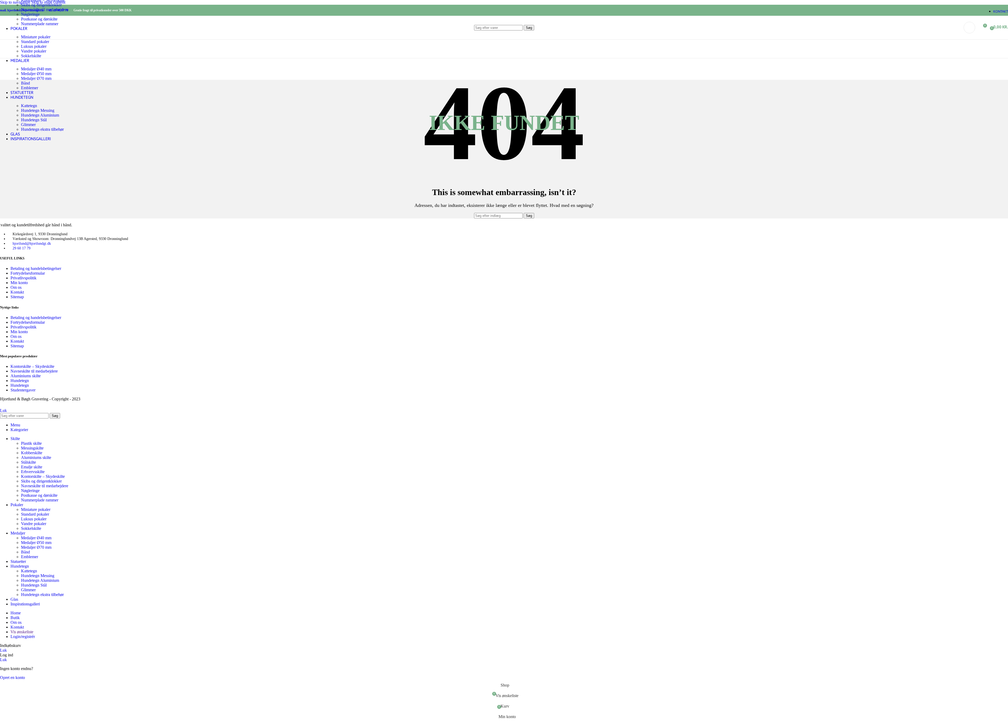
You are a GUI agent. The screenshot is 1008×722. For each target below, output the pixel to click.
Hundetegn (19, 380)
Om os (16, 287)
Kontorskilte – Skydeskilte (32, 366)
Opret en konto (12, 677)
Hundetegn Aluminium (40, 115)
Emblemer (29, 88)
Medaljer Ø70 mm (36, 78)
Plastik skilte (31, 443)
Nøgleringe (30, 14)
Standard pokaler (35, 514)
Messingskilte (32, 448)
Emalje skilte (31, 467)
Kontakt (17, 292)
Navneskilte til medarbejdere (44, 9)
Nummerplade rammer (39, 500)
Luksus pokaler (33, 46)
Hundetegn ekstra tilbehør (42, 129)
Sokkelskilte (31, 56)
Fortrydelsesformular (27, 273)
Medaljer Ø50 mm (36, 73)
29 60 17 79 (21, 248)
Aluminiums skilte (25, 376)
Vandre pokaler (33, 51)
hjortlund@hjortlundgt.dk (32, 243)
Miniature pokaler (35, 509)
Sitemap (17, 297)
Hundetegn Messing (37, 110)
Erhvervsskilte (33, 471)
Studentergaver (22, 390)
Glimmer (28, 124)
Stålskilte (28, 462)
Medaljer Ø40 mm (36, 69)
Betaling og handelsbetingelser (35, 268)
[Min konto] (969, 27)
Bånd (25, 83)
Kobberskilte (31, 453)
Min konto (19, 282)
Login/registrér (22, 636)
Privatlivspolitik (23, 278)
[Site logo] (28, 40)
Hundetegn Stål (34, 120)
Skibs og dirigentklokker (41, 5)
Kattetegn (29, 105)
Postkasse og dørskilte (39, 495)
